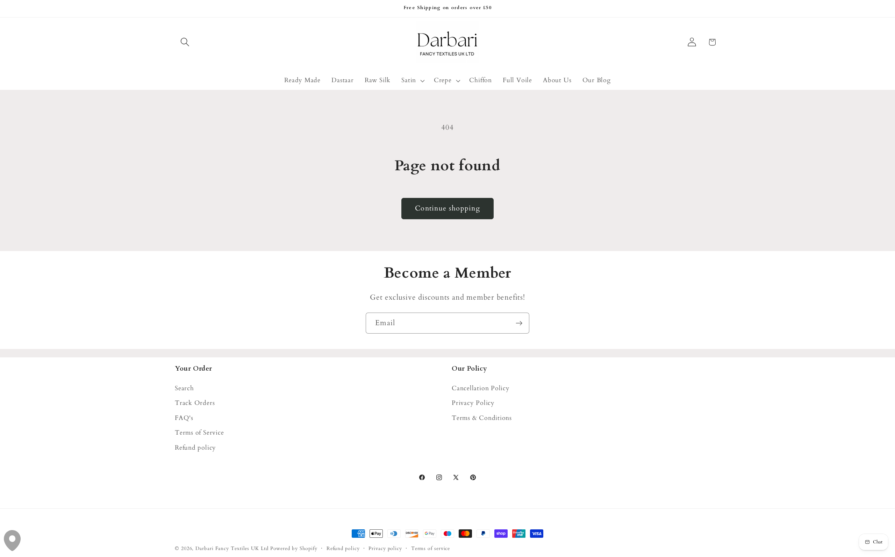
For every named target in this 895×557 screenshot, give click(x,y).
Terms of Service (199, 432)
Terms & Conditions (482, 418)
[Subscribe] (519, 323)
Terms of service (430, 548)
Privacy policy (385, 548)
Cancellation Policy (481, 388)
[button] (185, 42)
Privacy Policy (473, 403)
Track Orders (195, 403)
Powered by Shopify (293, 548)
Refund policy (195, 447)
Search (184, 388)
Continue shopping (447, 208)
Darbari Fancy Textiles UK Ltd (231, 548)
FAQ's (184, 418)
